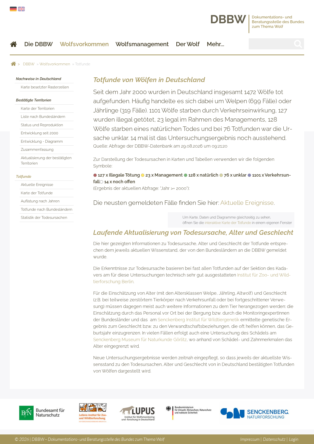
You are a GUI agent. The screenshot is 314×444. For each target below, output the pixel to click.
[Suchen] (298, 43)
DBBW (29, 64)
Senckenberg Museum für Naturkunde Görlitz (140, 339)
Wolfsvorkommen (84, 44)
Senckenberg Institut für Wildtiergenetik (198, 319)
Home (13, 44)
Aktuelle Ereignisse (247, 202)
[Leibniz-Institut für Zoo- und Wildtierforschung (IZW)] (93, 413)
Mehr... (215, 44)
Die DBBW (38, 44)
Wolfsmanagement (142, 44)
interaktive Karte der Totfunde (228, 223)
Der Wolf (188, 44)
